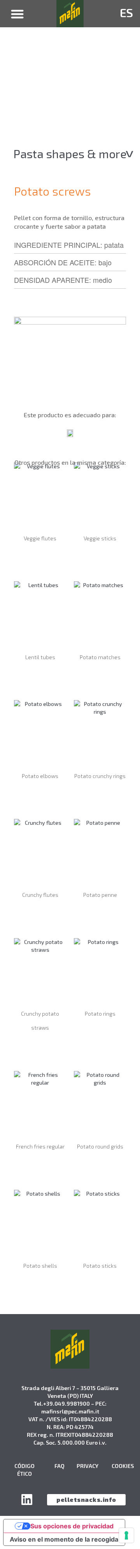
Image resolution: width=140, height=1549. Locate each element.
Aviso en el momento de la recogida (64, 1539)
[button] (17, 14)
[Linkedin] (26, 1499)
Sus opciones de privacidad (72, 1526)
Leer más (40, 559)
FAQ (59, 1466)
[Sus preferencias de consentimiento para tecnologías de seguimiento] (126, 1535)
